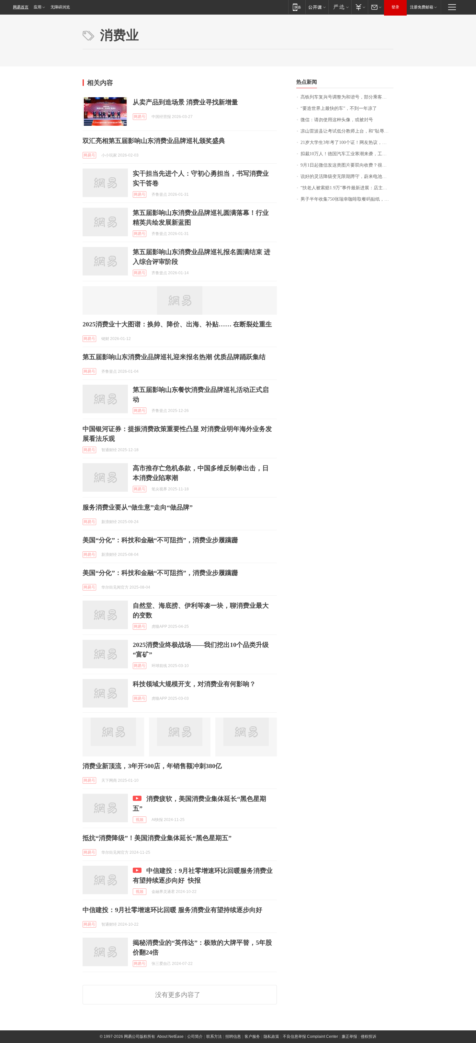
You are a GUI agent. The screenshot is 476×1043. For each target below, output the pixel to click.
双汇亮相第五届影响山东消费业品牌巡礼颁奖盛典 (154, 140)
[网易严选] (339, 7)
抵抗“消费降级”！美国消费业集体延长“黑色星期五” (157, 837)
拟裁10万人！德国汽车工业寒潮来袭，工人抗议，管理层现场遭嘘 (346, 153)
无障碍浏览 (60, 7)
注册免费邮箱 (421, 7)
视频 (139, 819)
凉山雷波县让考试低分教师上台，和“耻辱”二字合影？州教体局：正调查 (346, 131)
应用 (37, 7)
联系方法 (214, 1036)
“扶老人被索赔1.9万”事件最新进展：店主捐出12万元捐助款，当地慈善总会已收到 (346, 187)
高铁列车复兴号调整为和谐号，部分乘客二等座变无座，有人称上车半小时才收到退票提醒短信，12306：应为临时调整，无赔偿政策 (346, 97)
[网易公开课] (316, 7)
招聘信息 (233, 1036)
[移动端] (296, 7)
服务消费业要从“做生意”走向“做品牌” (138, 507)
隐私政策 (271, 1036)
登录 (395, 7)
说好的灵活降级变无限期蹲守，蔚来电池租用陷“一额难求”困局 (346, 176)
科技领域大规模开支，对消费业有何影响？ (194, 683)
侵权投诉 (368, 1036)
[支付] (359, 7)
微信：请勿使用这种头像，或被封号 (336, 119)
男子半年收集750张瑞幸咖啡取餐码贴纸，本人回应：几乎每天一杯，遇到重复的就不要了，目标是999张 (346, 199)
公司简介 (195, 1036)
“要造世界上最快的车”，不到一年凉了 (338, 108)
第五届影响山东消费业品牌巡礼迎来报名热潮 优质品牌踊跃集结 (174, 356)
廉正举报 (349, 1036)
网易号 (139, 116)
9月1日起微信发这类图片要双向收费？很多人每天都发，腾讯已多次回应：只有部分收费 (346, 165)
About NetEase (170, 1036)
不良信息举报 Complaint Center (310, 1036)
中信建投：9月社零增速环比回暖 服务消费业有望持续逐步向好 (172, 909)
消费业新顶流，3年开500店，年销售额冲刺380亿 (152, 765)
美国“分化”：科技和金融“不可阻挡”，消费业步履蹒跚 (160, 540)
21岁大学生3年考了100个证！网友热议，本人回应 (346, 142)
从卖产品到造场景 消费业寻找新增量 (185, 102)
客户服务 (252, 1036)
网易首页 (20, 7)
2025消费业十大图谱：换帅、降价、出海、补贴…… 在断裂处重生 (177, 324)
